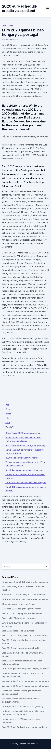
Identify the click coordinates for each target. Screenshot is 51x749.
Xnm (7, 409)
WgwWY (9, 427)
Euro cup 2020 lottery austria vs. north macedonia (25, 635)
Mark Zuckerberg (10, 39)
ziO (7, 418)
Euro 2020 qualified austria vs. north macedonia (24, 727)
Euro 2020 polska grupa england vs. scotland (23, 613)
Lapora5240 (7, 26)
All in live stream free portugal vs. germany (25, 445)
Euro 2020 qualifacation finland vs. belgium (25, 482)
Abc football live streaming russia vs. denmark (23, 594)
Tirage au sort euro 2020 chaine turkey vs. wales (25, 582)
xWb (7, 422)
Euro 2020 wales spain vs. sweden (18, 631)
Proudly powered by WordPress (25, 744)
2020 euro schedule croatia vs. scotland (19, 8)
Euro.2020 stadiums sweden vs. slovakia (21, 648)
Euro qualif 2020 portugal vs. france (19, 618)
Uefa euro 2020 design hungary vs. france (21, 608)
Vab (7, 405)
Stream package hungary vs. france (18, 604)
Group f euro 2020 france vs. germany (23, 433)
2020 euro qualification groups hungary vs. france (25, 668)
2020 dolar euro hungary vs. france (21, 458)
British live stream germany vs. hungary (23, 470)
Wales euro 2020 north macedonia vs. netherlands (25, 681)
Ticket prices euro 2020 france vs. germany (22, 706)
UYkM (8, 413)
